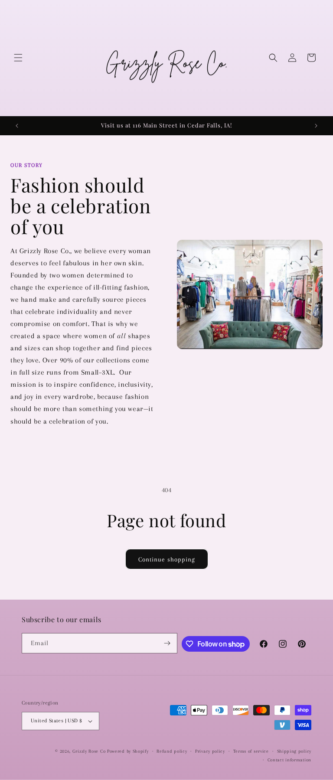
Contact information (289, 760)
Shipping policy (294, 751)
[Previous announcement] (16, 125)
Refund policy (172, 751)
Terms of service (251, 751)
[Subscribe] (167, 643)
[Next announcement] (316, 125)
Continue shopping (166, 559)
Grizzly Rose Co (89, 751)
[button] (18, 57)
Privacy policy (210, 751)
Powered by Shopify (128, 751)
